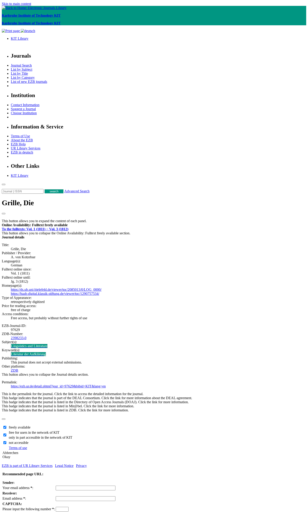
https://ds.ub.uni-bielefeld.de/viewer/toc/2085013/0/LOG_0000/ (56, 289)
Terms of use (18, 448)
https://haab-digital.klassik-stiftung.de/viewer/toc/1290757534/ (55, 294)
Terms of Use (20, 136)
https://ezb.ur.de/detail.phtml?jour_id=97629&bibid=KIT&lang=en (58, 386)
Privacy (81, 466)
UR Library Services (25, 148)
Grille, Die (18, 203)
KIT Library (19, 38)
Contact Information (25, 105)
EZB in (22, 152)
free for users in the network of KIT (34, 432)
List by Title (19, 73)
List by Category (23, 77)
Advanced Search (77, 191)
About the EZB (22, 140)
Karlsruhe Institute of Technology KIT (31, 15)
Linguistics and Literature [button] (29, 346)
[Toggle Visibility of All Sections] (3, 213)
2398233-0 (18, 338)
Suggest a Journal (23, 109)
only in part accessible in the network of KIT (40, 437)
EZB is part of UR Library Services (27, 466)
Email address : (14, 498)
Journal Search (21, 65)
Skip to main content (16, 4)
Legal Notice (64, 466)
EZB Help (18, 144)
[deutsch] (28, 31)
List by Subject (21, 69)
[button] (35, 225)
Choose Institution (24, 113)
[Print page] (11, 31)
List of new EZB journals (29, 82)
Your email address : (17, 488)
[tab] (154, 225)
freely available (19, 427)
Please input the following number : (28, 509)
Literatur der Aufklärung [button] (28, 354)
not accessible (18, 443)
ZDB (14, 370)
